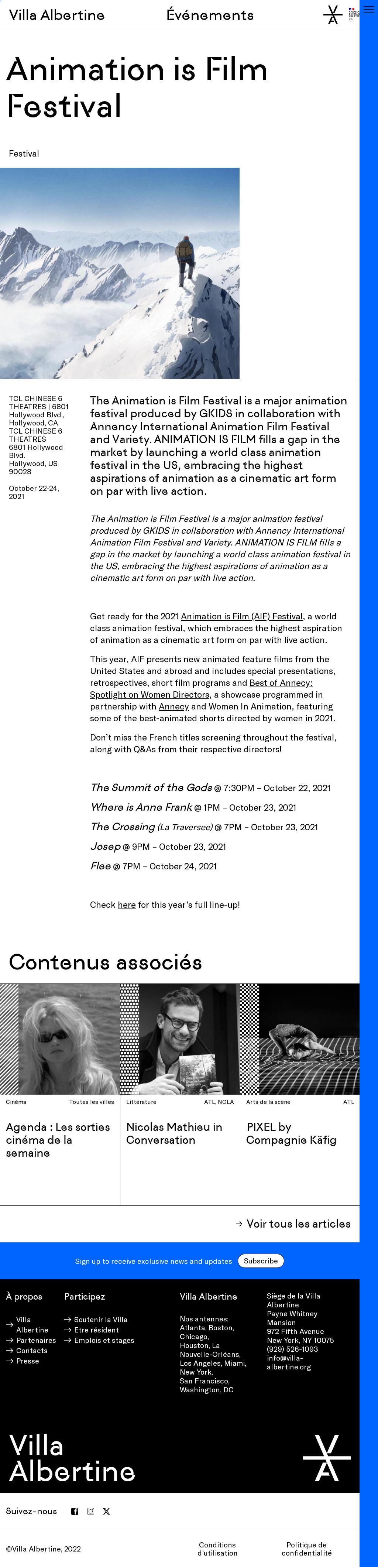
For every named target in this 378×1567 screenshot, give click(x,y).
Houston (194, 1345)
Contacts (32, 1350)
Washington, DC (207, 1389)
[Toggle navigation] (369, 9)
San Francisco (204, 1380)
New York (196, 1371)
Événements (210, 15)
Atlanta (192, 1327)
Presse (27, 1360)
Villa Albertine (57, 15)
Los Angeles (200, 1362)
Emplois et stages (104, 1339)
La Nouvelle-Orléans (209, 1349)
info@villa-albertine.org (289, 1362)
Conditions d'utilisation (217, 1548)
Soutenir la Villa (101, 1319)
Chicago (193, 1336)
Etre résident (96, 1329)
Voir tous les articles (299, 1224)
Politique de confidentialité (307, 1548)
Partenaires (36, 1339)
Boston (221, 1327)
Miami (234, 1362)
